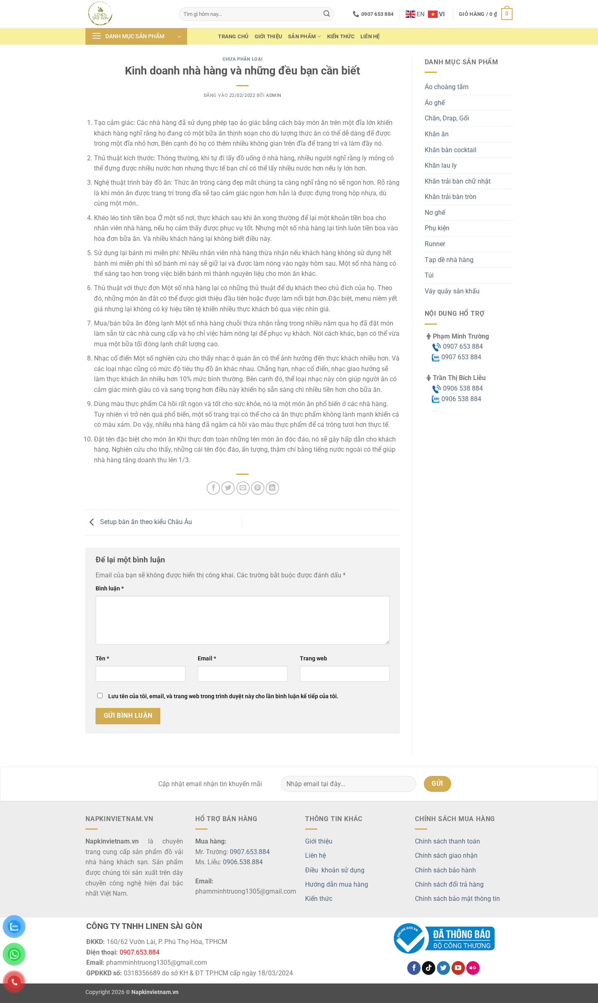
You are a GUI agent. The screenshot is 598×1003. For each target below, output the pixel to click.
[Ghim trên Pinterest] (257, 488)
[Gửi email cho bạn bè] (243, 488)
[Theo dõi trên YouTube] (458, 968)
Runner (435, 244)
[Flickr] (473, 968)
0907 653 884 (462, 346)
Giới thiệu (269, 36)
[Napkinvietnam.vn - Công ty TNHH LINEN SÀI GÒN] (126, 14)
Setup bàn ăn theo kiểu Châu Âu (145, 522)
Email (207, 658)
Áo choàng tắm (447, 87)
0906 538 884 (462, 388)
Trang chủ (233, 36)
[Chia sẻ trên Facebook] (213, 488)
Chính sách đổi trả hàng (449, 884)
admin (274, 95)
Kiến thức (341, 36)
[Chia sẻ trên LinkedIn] (272, 488)
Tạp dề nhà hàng (449, 260)
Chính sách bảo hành (445, 870)
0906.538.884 (243, 862)
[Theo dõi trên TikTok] (428, 968)
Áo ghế (435, 103)
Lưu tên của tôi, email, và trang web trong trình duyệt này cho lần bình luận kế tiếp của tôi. (223, 696)
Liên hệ (370, 36)
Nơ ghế (435, 212)
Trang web (313, 658)
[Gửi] (327, 14)
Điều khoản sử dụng (334, 870)
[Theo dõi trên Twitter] (443, 968)
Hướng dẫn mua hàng (336, 884)
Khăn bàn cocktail (450, 150)
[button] (486, 14)
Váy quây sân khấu (452, 291)
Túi (429, 275)
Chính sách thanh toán (447, 841)
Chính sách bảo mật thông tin (457, 898)
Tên (102, 658)
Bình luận (110, 588)
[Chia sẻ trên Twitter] (228, 488)
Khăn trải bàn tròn (450, 197)
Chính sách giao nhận (446, 855)
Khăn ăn (437, 134)
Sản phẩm (302, 36)
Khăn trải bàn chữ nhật (458, 181)
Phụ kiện (437, 228)
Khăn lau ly (441, 165)
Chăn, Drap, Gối (447, 118)
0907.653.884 (250, 852)
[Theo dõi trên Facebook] (414, 968)
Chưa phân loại (242, 59)
